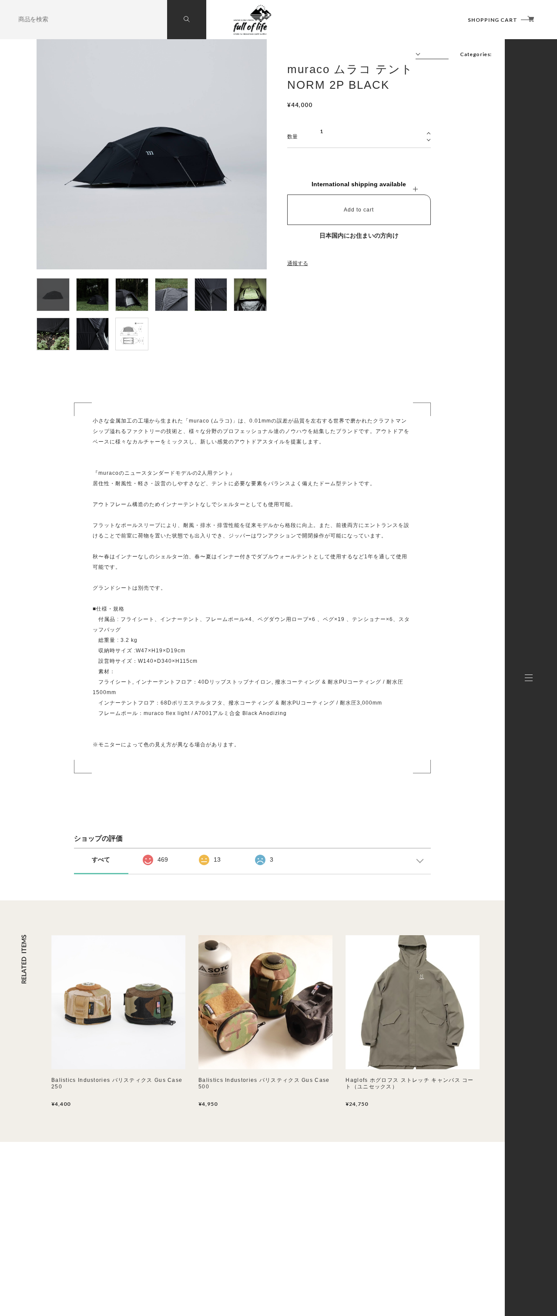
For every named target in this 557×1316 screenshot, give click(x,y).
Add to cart (359, 210)
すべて (101, 859)
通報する (297, 263)
